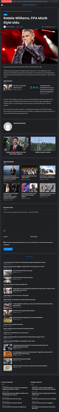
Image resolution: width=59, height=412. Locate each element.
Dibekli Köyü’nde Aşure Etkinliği (21, 359)
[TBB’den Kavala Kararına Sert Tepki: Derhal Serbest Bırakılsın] (8, 368)
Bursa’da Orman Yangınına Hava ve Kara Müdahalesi (28, 317)
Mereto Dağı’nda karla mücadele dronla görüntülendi (19, 328)
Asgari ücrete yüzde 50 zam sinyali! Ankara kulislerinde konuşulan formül (24, 337)
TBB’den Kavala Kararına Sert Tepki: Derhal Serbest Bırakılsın (30, 366)
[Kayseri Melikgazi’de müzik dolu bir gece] (29, 170)
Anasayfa (6, 11)
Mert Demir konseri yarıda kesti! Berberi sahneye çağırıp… (29, 195)
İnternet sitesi (34, 236)
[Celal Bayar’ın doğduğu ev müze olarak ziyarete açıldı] (47, 170)
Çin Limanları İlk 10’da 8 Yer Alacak (22, 270)
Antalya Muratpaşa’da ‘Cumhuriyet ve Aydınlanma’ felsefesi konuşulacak (11, 177)
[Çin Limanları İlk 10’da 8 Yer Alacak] (8, 273)
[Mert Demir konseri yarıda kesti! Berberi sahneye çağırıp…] (29, 187)
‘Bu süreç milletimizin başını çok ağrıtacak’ (16, 284)
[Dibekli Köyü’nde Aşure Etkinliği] (8, 361)
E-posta (6, 236)
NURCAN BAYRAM (10, 26)
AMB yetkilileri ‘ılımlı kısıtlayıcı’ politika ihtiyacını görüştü (19, 299)
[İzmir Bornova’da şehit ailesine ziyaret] (8, 87)
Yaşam (11, 11)
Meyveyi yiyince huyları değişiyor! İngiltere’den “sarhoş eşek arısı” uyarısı (24, 266)
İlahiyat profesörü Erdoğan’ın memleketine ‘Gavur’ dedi (19, 341)
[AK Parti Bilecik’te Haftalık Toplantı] (8, 280)
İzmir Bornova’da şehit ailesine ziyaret (24, 310)
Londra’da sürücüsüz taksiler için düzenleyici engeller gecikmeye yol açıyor (25, 262)
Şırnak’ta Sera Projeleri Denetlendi (13, 324)
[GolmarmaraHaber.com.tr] (29, 5)
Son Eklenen (29, 256)
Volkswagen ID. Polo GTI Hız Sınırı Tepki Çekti (16, 295)
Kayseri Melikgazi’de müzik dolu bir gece (29, 176)
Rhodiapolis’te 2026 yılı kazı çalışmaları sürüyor (47, 194)
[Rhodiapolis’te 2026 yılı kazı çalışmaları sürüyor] (47, 187)
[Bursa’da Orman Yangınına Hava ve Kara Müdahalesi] (8, 320)
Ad (5, 230)
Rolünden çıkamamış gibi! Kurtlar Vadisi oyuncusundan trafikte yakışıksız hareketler (11, 196)
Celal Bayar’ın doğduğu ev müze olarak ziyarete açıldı (47, 176)
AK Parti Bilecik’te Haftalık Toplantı (23, 277)
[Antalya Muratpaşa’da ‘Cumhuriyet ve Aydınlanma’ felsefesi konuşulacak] (11, 170)
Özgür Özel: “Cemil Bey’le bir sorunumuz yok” (16, 333)
